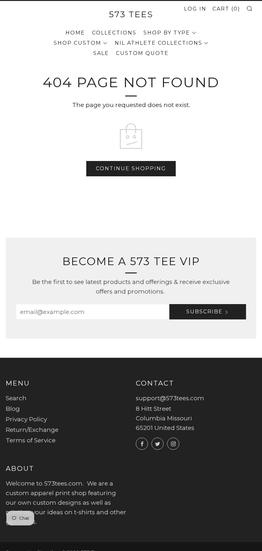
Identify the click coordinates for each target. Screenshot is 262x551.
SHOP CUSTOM (77, 43)
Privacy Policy (26, 419)
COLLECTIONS (114, 33)
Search (16, 398)
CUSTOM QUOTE (142, 53)
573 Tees (131, 14)
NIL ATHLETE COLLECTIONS (158, 43)
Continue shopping (131, 168)
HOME (75, 33)
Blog (13, 408)
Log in (195, 9)
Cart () (226, 9)
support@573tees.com (170, 398)
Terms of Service (31, 440)
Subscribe (204, 312)
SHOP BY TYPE (166, 33)
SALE (101, 53)
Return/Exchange (32, 429)
